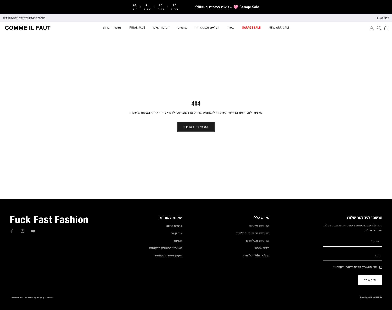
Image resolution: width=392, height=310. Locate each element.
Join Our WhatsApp (255, 255)
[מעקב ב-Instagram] (22, 231)
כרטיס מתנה (174, 226)
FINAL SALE (137, 27)
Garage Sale (249, 6)
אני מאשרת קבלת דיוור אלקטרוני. (355, 267)
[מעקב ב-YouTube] (33, 231)
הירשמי (370, 280)
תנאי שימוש (261, 248)
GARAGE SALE (251, 27)
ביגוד (230, 27)
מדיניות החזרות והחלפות (252, 233)
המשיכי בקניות (196, 127)
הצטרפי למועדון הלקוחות (165, 248)
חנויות (178, 241)
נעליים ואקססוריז (207, 27)
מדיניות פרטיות (258, 226)
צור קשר (176, 233)
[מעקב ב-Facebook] (12, 231)
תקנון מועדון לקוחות (168, 255)
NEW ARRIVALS (279, 27)
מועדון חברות (112, 27)
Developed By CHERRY (371, 297)
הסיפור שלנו (161, 27)
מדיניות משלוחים (257, 241)
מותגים (182, 27)
